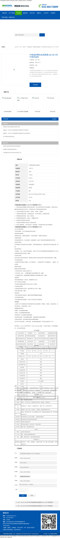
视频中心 (39, 13)
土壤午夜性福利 (7, 111)
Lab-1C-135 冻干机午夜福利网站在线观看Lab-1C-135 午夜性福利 (37, 502)
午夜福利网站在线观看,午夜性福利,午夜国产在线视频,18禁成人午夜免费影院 (16, 0)
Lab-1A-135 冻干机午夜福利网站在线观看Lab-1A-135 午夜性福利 (37, 505)
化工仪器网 (50, 533)
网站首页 (4, 13)
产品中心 (24, 46)
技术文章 (32, 13)
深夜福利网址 (44, 536)
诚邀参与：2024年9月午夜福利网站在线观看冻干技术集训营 (15, 130)
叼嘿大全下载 (50, 536)
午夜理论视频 (6, 536)
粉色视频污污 (38, 536)
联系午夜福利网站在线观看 (5, 18)
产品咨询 (35, 84)
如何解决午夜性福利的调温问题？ (10, 149)
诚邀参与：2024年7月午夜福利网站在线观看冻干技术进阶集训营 (16, 133)
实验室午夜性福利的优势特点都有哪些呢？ (12, 146)
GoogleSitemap (35, 533)
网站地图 (2, 536)
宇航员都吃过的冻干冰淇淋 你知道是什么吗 (12, 152)
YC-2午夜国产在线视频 (22, 111)
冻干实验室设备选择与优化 (8, 136)
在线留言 (53, 13)
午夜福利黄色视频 (21, 536)
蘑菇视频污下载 (56, 536)
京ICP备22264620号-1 (27, 533)
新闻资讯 (25, 13)
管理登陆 (55, 533)
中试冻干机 (37, 111)
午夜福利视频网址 (13, 536)
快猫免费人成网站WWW (30, 536)
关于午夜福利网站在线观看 (12, 13)
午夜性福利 (29, 46)
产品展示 (18, 13)
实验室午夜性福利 (36, 46)
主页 (20, 46)
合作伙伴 (46, 13)
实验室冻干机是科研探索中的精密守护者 (11, 126)
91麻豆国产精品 (3, 537)
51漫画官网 (9, 537)
